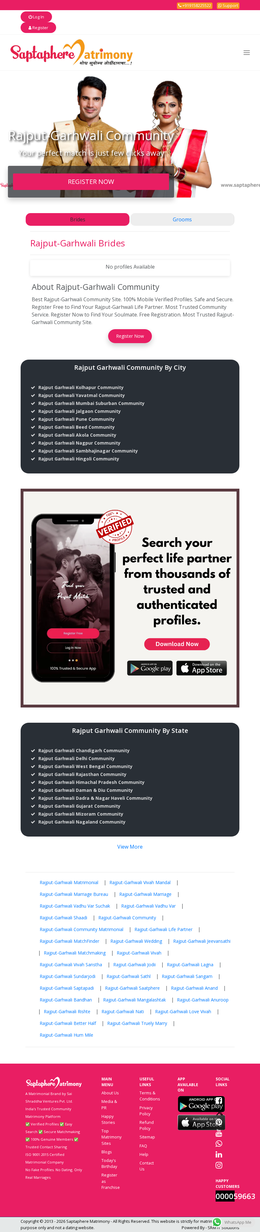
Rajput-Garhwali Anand (194, 988)
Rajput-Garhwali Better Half (68, 1023)
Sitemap (147, 1137)
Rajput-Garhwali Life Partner (163, 929)
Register (39, 27)
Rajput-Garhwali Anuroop (203, 1000)
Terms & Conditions (150, 1096)
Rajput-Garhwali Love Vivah (183, 1011)
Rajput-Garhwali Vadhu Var (148, 906)
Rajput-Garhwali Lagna (190, 964)
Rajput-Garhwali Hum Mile (66, 1035)
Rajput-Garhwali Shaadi (63, 918)
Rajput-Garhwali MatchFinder (69, 941)
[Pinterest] (219, 1122)
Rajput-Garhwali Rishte (67, 1011)
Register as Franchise (110, 1181)
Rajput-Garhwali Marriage (145, 894)
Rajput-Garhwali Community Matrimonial (81, 929)
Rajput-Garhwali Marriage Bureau (74, 894)
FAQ (143, 1146)
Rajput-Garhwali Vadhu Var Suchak (75, 906)
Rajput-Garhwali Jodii (134, 964)
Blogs (106, 1152)
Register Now (130, 336)
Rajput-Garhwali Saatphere (132, 988)
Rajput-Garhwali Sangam (187, 976)
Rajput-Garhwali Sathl (129, 976)
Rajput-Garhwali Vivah (139, 953)
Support (230, 5)
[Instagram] (219, 1165)
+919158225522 (196, 5)
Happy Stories (108, 1119)
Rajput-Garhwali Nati (122, 1011)
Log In (38, 17)
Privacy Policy (146, 1111)
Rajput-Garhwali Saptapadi (67, 988)
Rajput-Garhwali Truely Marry (137, 1023)
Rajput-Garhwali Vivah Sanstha (71, 964)
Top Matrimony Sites (111, 1137)
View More (130, 846)
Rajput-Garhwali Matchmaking (75, 953)
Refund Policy (147, 1125)
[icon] (201, 1103)
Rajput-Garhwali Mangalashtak (134, 1000)
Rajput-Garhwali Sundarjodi (67, 976)
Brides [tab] (77, 219)
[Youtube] (219, 1132)
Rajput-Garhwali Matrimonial (69, 882)
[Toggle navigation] (247, 52)
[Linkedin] (219, 1154)
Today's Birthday (109, 1163)
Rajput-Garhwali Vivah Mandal (140, 882)
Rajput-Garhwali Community (127, 918)
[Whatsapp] (219, 1143)
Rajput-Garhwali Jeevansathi (202, 941)
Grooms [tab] (182, 219)
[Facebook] (219, 1100)
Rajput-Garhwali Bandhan (66, 1000)
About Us (110, 1093)
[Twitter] (220, 1111)
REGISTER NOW (91, 181)
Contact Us (147, 1166)
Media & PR (109, 1104)
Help (144, 1154)
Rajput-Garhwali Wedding (136, 941)
